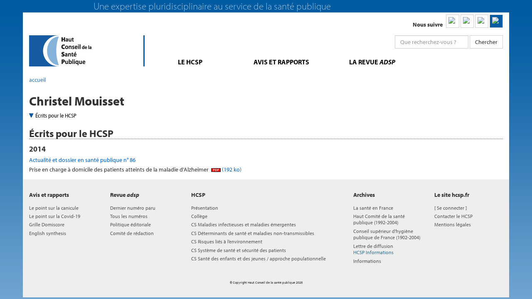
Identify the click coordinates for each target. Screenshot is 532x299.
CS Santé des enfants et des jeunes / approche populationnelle (258, 258)
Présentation (204, 208)
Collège (199, 216)
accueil (37, 79)
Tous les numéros (129, 216)
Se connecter (450, 208)
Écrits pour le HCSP (55, 115)
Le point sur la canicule (54, 208)
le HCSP (190, 62)
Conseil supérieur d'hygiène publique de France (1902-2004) (386, 234)
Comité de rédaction (132, 233)
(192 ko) (231, 169)
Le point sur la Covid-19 (54, 216)
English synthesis (47, 233)
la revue (372, 62)
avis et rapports (281, 62)
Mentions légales (452, 224)
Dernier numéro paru (132, 208)
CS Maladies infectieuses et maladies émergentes (243, 224)
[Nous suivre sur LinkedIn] (452, 21)
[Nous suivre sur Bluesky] (467, 21)
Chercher (486, 42)
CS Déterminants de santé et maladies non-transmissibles (252, 233)
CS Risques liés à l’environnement (226, 241)
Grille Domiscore (46, 224)
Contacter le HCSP (453, 216)
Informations (367, 261)
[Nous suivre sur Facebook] (481, 21)
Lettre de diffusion (373, 249)
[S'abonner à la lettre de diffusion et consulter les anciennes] (496, 21)
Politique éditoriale (130, 224)
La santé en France (373, 208)
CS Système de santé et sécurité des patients (238, 250)
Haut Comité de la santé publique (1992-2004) (379, 219)
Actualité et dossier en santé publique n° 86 (82, 160)
